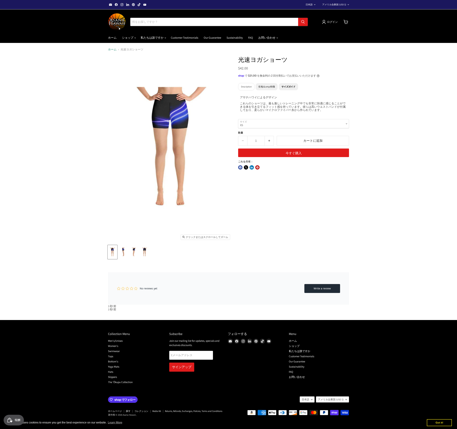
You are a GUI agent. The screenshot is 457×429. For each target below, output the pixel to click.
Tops (110, 356)
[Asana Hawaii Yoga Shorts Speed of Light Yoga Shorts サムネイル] (123, 252)
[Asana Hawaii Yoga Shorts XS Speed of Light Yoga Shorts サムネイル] (112, 252)
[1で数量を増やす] (269, 141)
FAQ (250, 38)
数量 (240, 132)
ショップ (128, 38)
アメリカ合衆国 (334, 4)
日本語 (309, 4)
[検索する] (303, 22)
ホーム (112, 38)
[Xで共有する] (246, 167)
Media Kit (156, 411)
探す (128, 411)
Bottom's (113, 361)
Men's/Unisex (115, 340)
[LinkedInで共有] (252, 167)
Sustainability (235, 38)
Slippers (112, 377)
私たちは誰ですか (152, 38)
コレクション (141, 411)
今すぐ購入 (294, 153)
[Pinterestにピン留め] (257, 167)
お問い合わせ (267, 38)
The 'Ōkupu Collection (120, 382)
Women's (113, 346)
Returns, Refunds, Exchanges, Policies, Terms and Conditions (193, 411)
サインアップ (181, 367)
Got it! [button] (439, 422)
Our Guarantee (212, 38)
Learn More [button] (115, 422)
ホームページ (115, 411)
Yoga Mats (113, 366)
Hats (110, 371)
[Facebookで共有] (240, 167)
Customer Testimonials (184, 38)
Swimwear (114, 351)
